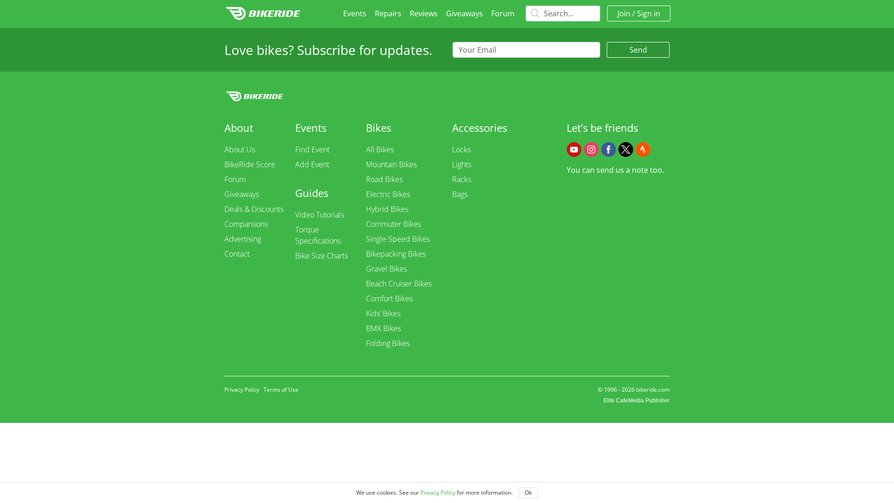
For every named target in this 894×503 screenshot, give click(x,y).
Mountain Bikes (391, 164)
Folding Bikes (388, 343)
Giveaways (464, 13)
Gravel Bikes (386, 269)
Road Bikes (384, 179)
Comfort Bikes (389, 298)
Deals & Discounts (254, 209)
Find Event (312, 149)
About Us (239, 149)
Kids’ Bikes (383, 313)
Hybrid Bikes (387, 209)
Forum (503, 13)
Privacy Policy (241, 390)
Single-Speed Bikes (398, 239)
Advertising (242, 239)
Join (623, 13)
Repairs (388, 13)
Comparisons (246, 224)
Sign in (648, 13)
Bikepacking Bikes (396, 254)
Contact (237, 254)
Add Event (312, 164)
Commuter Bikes (393, 224)
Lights (461, 164)
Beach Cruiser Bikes (399, 284)
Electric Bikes (388, 194)
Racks (461, 179)
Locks (461, 149)
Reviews (424, 13)
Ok (528, 492)
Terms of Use (281, 390)
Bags (459, 194)
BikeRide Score (249, 164)
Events (354, 13)
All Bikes (380, 149)
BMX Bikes (383, 328)
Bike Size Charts (321, 256)
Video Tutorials (319, 215)
